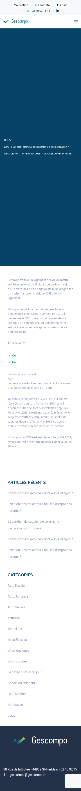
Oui (14, 355)
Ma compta (42, 5)
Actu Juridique (18, 596)
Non (15, 362)
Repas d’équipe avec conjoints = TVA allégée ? (40, 493)
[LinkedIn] (57, 10)
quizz (7, 140)
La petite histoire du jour (25, 672)
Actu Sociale (16, 607)
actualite (14, 618)
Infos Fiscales (17, 640)
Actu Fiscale (16, 585)
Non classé (15, 704)
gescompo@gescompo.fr (27, 775)
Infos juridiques (18, 650)
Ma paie (62, 5)
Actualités (15, 629)
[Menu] (74, 21)
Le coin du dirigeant (21, 683)
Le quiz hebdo (17, 694)
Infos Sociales (17, 661)
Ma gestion (21, 5)
